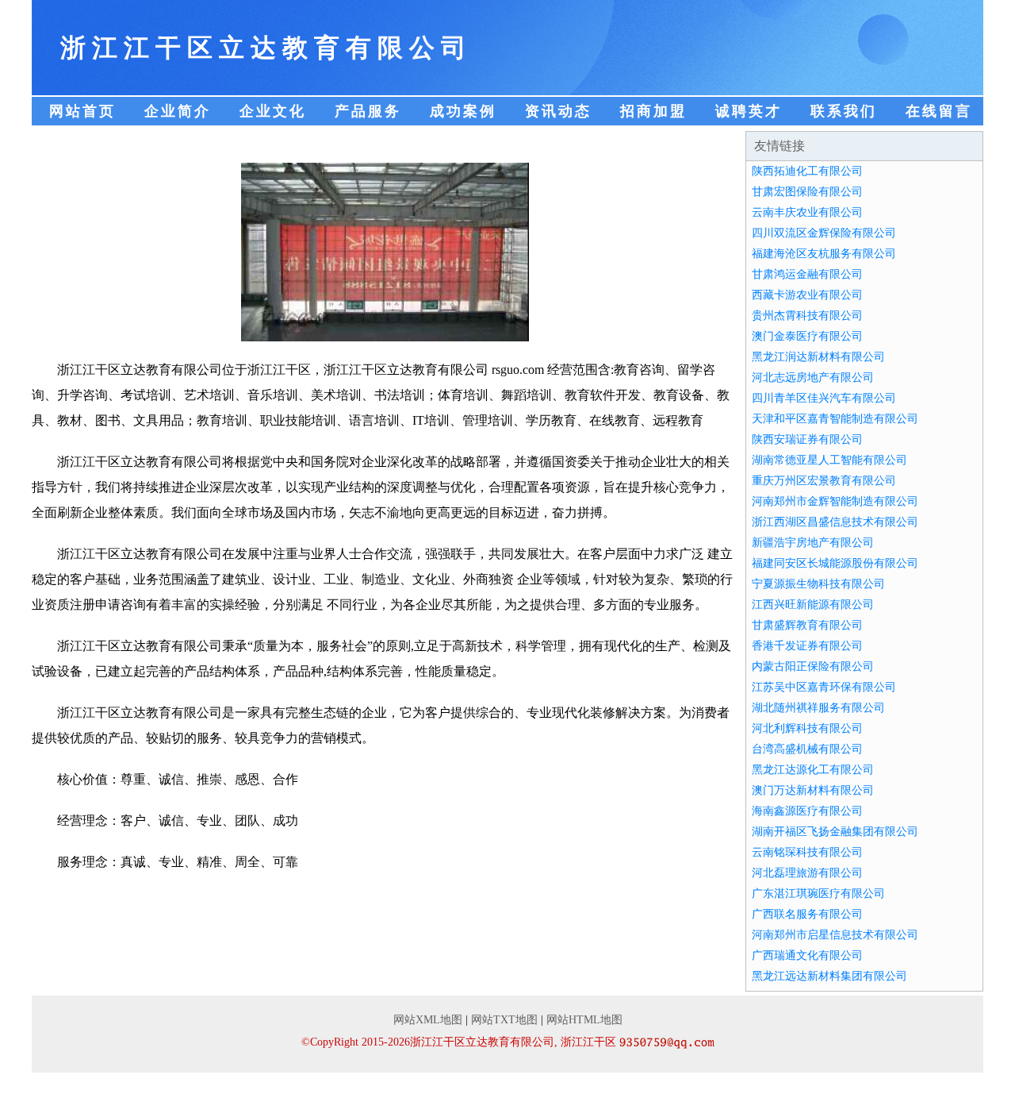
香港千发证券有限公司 (807, 646)
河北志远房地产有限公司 (813, 377)
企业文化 (272, 111)
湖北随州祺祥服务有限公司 (818, 708)
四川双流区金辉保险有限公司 (824, 233)
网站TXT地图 (504, 1020)
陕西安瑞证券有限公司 (807, 439)
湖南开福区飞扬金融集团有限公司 (835, 832)
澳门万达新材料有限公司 (813, 790)
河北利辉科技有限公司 (807, 728)
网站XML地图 (427, 1020)
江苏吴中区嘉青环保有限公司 (824, 687)
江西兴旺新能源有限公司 (813, 605)
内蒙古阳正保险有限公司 (813, 666)
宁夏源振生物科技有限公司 (818, 584)
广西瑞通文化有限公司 (807, 955)
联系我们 (843, 111)
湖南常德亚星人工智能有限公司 (829, 460)
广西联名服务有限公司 (807, 914)
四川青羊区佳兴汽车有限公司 (824, 398)
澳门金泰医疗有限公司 (807, 336)
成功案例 (463, 111)
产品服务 (368, 111)
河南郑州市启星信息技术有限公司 (835, 935)
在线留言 (939, 111)
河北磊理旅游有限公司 (807, 873)
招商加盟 (653, 111)
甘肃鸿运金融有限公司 (807, 274)
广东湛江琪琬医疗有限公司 (818, 893)
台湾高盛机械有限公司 (807, 749)
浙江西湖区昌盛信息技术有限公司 (835, 522)
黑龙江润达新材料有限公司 (818, 357)
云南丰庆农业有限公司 (807, 212)
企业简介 (177, 111)
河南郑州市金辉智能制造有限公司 (835, 501)
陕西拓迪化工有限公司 (807, 171)
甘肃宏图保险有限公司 (807, 192)
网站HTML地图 (584, 1020)
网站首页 (82, 111)
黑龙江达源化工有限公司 (813, 770)
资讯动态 (558, 111)
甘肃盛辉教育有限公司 (807, 625)
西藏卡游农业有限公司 (807, 295)
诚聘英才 (748, 111)
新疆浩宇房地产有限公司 (813, 543)
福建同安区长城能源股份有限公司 (835, 563)
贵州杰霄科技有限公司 (807, 316)
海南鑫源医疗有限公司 (807, 811)
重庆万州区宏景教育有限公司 (824, 481)
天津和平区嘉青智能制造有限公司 (835, 419)
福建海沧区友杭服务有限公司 (824, 254)
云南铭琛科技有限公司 (807, 852)
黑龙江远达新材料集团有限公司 (829, 976)
